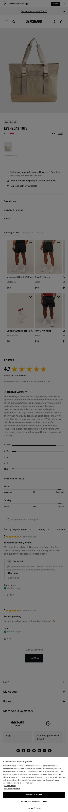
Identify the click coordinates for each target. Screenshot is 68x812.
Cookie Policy (10, 785)
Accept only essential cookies (34, 801)
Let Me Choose (34, 808)
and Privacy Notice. (12, 788)
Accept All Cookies (34, 794)
